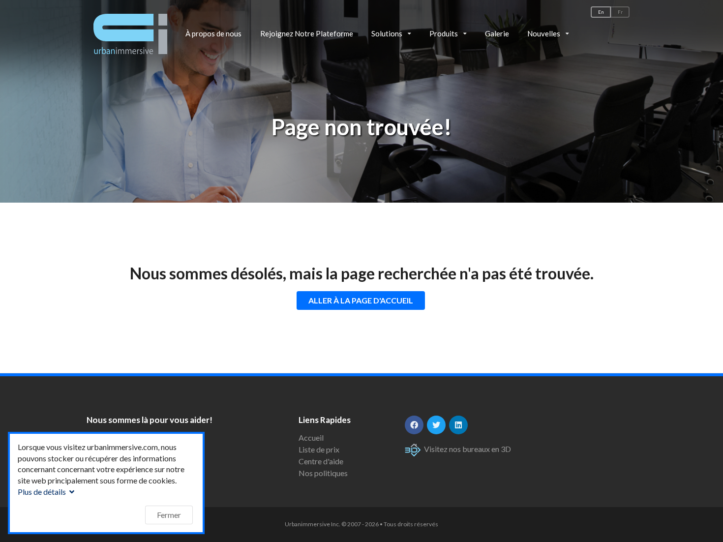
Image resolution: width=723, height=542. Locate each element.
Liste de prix (319, 449)
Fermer (169, 514)
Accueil (311, 437)
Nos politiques (323, 473)
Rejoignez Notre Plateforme (306, 33)
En (601, 12)
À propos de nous (213, 33)
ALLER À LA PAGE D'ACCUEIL (360, 300)
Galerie (497, 33)
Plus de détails (42, 491)
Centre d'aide (321, 461)
